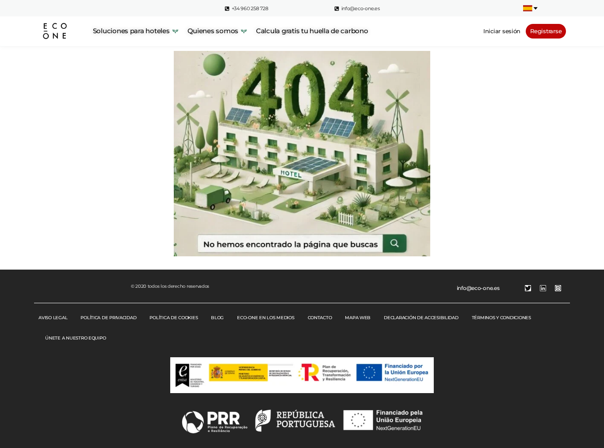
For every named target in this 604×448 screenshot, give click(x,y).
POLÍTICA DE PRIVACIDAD (108, 318)
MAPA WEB (358, 318)
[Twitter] (528, 288)
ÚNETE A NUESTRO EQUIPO (75, 338)
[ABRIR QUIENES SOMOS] (244, 31)
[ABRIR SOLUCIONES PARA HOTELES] (175, 31)
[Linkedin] (543, 288)
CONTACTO (320, 318)
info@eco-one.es (478, 288)
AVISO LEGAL (52, 318)
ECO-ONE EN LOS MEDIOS (265, 318)
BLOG (217, 318)
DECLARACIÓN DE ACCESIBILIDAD (421, 318)
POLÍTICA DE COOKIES (173, 318)
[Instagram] (558, 288)
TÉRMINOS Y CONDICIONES (501, 318)
